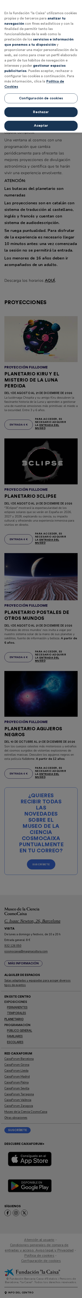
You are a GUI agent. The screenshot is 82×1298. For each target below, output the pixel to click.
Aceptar (41, 125)
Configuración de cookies (41, 98)
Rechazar (41, 112)
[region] (41, 66)
